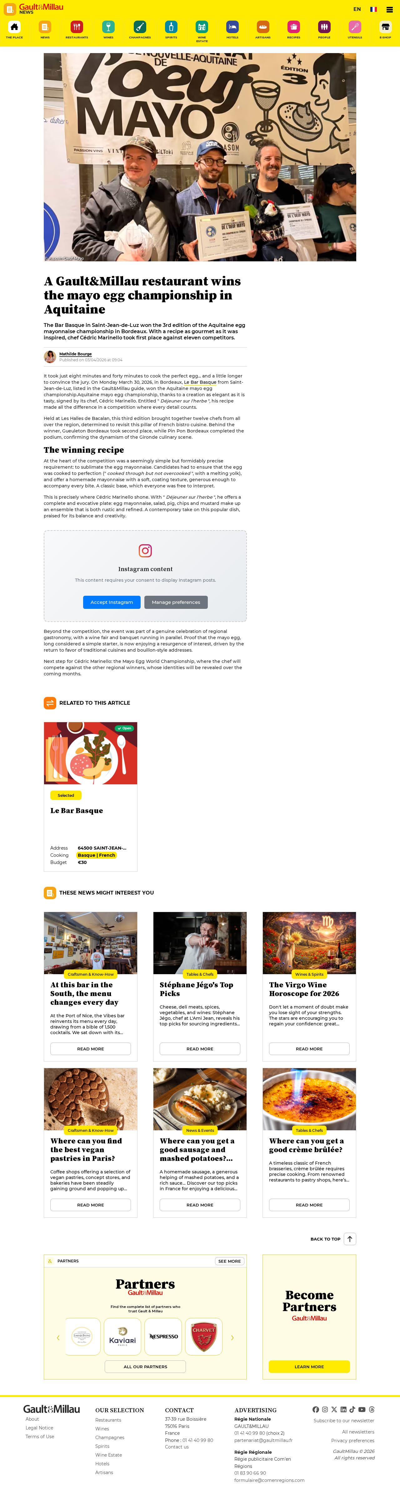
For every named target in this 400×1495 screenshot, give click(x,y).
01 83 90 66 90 (250, 1473)
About (32, 1419)
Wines (102, 1429)
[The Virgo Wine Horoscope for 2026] (310, 987)
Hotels (102, 1464)
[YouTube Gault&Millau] (362, 1409)
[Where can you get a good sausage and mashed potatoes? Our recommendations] (200, 1143)
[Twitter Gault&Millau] (334, 1409)
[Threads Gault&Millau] (371, 1409)
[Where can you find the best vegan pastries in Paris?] (91, 1143)
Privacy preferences (352, 1440)
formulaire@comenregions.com (269, 1480)
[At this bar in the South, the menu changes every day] (91, 987)
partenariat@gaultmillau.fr (263, 1440)
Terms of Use (40, 1436)
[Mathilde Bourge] (50, 357)
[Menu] (389, 9)
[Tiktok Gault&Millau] (352, 1409)
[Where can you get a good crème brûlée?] (310, 1143)
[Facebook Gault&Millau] (315, 1409)
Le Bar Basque (200, 382)
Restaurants (108, 1420)
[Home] (41, 7)
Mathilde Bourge (75, 354)
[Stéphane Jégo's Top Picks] (200, 987)
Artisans (104, 1472)
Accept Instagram (112, 602)
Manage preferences (176, 602)
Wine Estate (108, 1455)
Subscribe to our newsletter (344, 1420)
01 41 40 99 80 (197, 1440)
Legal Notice (39, 1428)
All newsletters (358, 1432)
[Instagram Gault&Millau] (325, 1409)
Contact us (177, 1447)
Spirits (102, 1446)
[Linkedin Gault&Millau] (343, 1409)
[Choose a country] (373, 9)
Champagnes (109, 1437)
